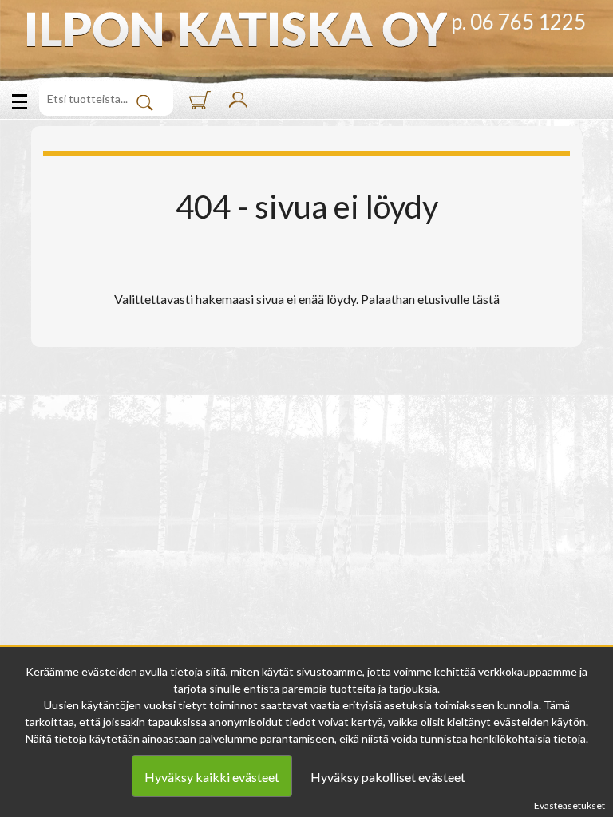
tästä (486, 298)
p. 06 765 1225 (518, 21)
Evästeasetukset (569, 805)
